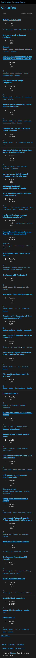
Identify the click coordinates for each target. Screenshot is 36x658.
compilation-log (28, 330)
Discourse (13, 653)
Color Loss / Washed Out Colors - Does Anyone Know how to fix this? (17, 151)
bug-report (17, 96)
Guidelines (20, 644)
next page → (5, 635)
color (18, 166)
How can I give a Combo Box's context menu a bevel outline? (17, 105)
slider (24, 347)
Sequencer (5, 491)
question (7, 29)
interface (21, 49)
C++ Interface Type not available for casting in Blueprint (16, 129)
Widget (24, 29)
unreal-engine (17, 29)
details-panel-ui (6, 407)
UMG (17, 573)
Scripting (19, 426)
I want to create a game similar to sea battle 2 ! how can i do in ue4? (17, 354)
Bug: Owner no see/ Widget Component (13, 82)
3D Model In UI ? (9, 617)
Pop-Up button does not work (14, 579)
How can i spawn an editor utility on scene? (16, 435)
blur (13, 207)
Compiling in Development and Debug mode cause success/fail (17, 317)
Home (4, 644)
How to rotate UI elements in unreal (16, 542)
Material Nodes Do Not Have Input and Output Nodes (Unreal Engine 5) (17, 233)
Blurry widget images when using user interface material (17, 194)
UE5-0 (5, 144)
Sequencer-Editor (7, 493)
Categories (11, 644)
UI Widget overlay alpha (12, 20)
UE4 (25, 267)
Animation (5, 73)
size (16, 388)
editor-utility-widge (7, 450)
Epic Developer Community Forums (13, 2)
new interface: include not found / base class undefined (17, 457)
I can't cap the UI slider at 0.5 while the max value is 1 (17, 336)
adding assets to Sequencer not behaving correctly (15, 476)
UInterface (30, 29)
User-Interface (6, 123)
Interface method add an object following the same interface (15, 216)
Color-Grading (14, 168)
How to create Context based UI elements (15, 558)
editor (16, 49)
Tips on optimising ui (10, 393)
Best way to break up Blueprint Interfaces (14, 36)
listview (5, 612)
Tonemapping (6, 168)
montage (26, 73)
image (31, 207)
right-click (12, 573)
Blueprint (5, 49)
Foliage (15, 534)
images (26, 209)
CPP (16, 142)
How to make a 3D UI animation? (15, 275)
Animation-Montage (8, 75)
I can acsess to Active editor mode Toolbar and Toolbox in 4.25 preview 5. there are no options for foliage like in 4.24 (17, 519)
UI (11, 29)
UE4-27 (5, 287)
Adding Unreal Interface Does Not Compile (15, 500)
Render (4, 631)
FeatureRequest (6, 267)
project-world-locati (15, 429)
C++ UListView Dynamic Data (14, 598)
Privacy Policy (19, 648)
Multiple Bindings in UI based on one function (16, 254)
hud (19, 366)
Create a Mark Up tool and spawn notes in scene (17, 414)
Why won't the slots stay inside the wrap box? (16, 375)
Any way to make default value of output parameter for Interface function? (15, 175)
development (14, 51)
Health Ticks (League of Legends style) (17, 294)
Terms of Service (7, 648)
